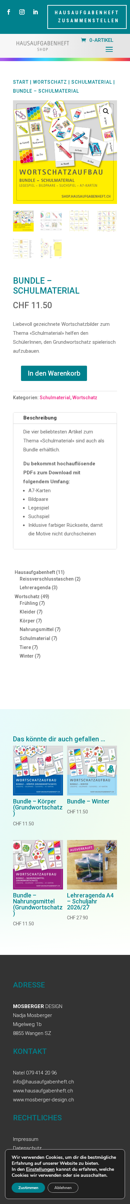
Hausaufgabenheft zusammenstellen (87, 16)
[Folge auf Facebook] (8, 12)
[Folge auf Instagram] (22, 12)
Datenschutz (27, 1148)
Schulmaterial (91, 82)
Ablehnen (63, 1187)
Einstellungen (40, 1169)
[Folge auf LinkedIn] (35, 12)
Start (21, 82)
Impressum (25, 1139)
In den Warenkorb (54, 373)
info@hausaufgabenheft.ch (43, 1082)
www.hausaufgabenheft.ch (43, 1091)
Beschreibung (40, 418)
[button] (106, 111)
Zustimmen (28, 1187)
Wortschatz (50, 82)
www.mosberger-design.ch (43, 1100)
